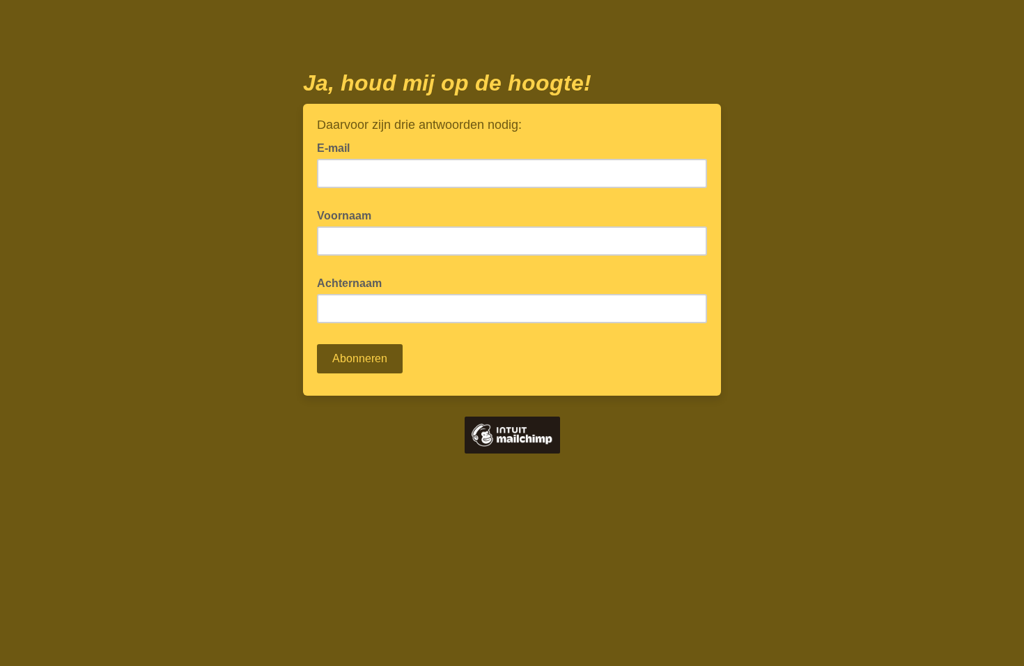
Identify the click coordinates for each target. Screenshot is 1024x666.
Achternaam (353, 282)
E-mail (337, 147)
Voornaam (348, 214)
